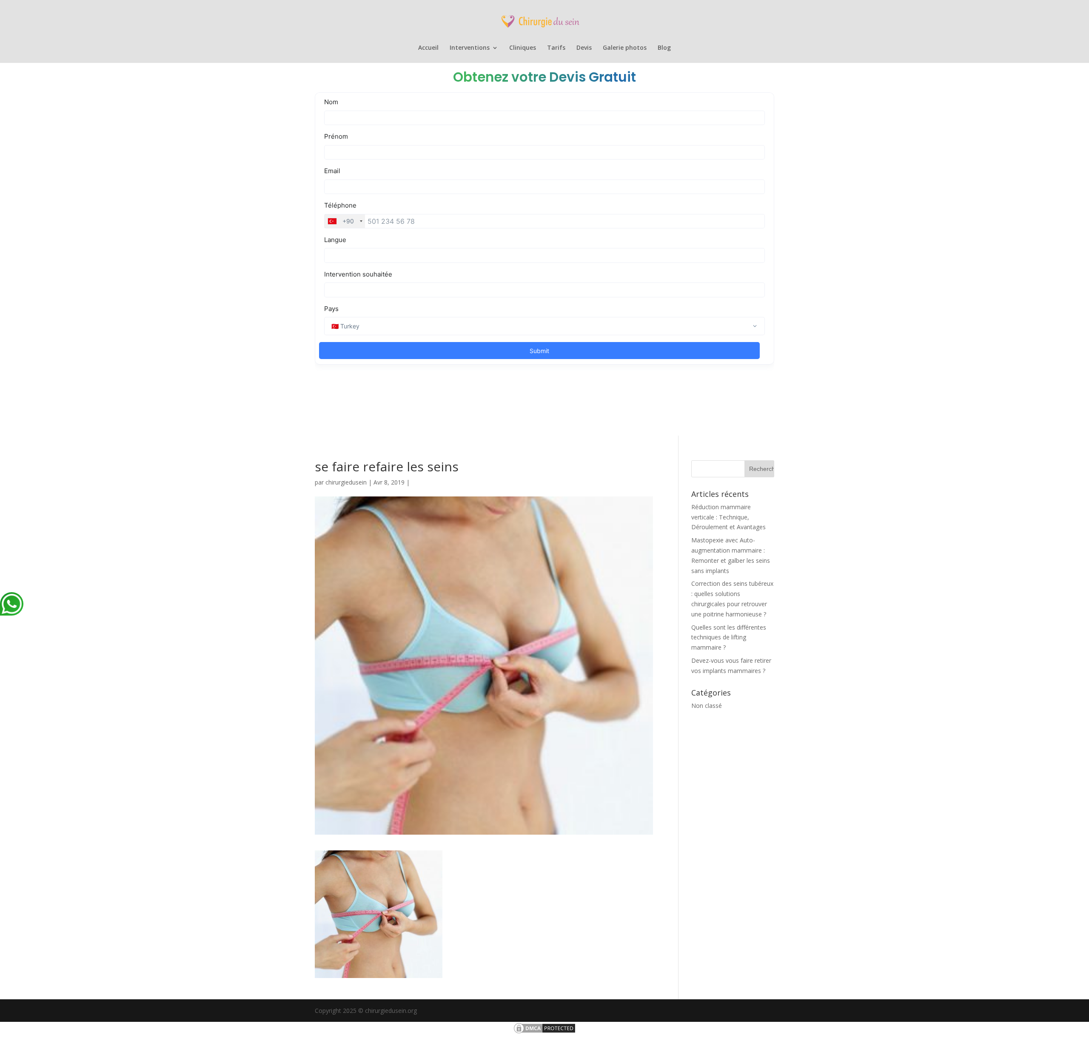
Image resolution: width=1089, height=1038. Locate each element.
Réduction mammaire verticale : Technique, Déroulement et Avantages (728, 517)
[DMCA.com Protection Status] (544, 1032)
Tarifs (556, 48)
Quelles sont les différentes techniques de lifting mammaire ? (728, 637)
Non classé (706, 706)
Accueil (428, 48)
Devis (584, 48)
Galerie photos (625, 48)
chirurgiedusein (346, 482)
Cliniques (522, 48)
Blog (664, 48)
